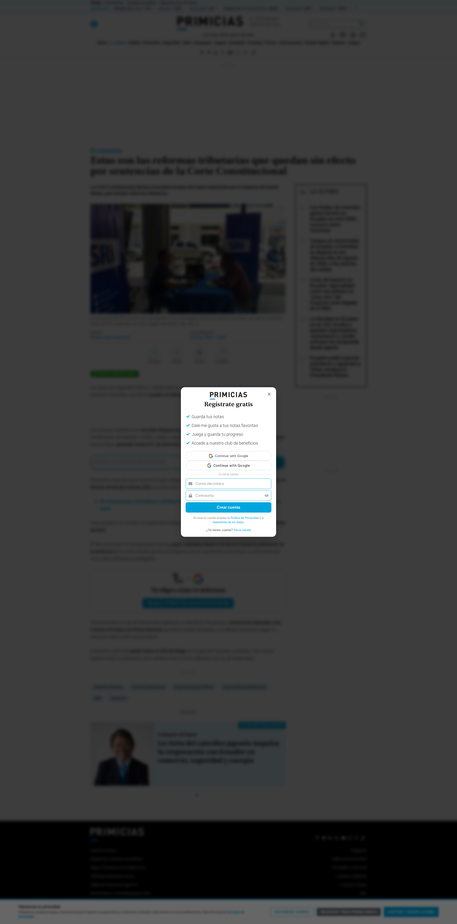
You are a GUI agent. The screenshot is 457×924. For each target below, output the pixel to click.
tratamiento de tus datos (228, 518)
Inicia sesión (242, 525)
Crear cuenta (228, 503)
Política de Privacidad (245, 513)
